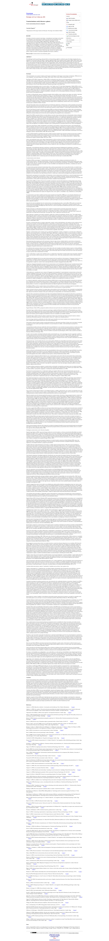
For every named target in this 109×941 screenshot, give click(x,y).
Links (73, 707)
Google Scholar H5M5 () (74, 20)
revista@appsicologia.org (54, 939)
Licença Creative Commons (74, 932)
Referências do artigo (72, 28)
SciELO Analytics (71, 18)
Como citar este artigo (72, 30)
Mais (69, 43)
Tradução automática (72, 34)
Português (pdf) (71, 24)
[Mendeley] (67, 43)
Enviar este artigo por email (73, 36)
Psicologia (29, 13)
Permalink (70, 47)
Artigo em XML (71, 26)
